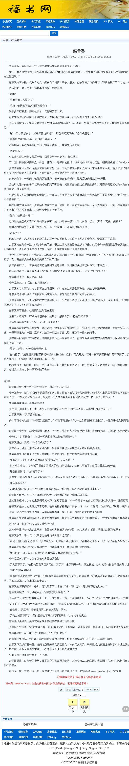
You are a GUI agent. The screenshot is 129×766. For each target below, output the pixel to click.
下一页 (88, 689)
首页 (5, 40)
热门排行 (7, 27)
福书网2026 (30, 724)
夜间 (125, 709)
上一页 (76, 689)
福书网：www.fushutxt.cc (19, 683)
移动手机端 (85, 753)
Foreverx (86, 757)
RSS (51, 748)
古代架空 (36, 21)
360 (107, 748)
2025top (64, 27)
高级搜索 (99, 753)
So (77, 748)
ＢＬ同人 (108, 21)
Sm (101, 748)
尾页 (96, 689)
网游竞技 (93, 21)
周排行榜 (21, 27)
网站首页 (58, 753)
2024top (50, 27)
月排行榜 (36, 27)
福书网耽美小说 (93, 724)
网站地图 (71, 753)
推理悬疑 (79, 21)
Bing (84, 748)
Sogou (93, 748)
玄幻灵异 (65, 21)
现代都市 (21, 21)
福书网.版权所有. (88, 762)
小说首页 (7, 21)
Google (69, 748)
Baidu (59, 748)
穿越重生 (50, 21)
